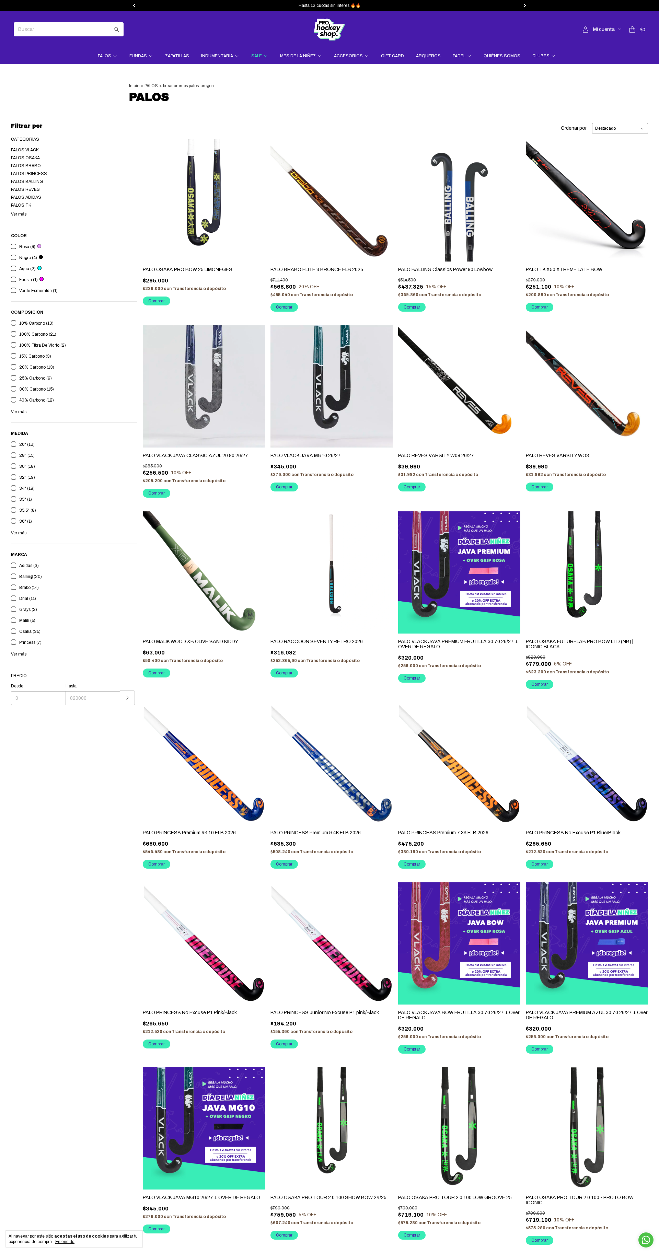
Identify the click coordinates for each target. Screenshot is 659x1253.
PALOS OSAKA (25, 157)
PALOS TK (21, 205)
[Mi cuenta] (585, 29)
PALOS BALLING (27, 181)
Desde (17, 686)
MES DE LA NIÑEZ (298, 56)
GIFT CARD (392, 56)
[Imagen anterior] (153, 196)
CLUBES (541, 56)
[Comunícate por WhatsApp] (646, 1240)
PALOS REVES (25, 189)
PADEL (459, 56)
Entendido (64, 1241)
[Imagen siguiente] (255, 196)
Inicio (134, 85)
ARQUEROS (428, 56)
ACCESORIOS (348, 56)
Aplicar (127, 698)
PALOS (104, 56)
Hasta (71, 686)
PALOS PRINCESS (29, 173)
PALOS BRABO (26, 165)
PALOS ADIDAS (26, 197)
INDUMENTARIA (217, 56)
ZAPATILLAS (177, 56)
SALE (256, 56)
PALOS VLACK (25, 150)
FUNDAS (138, 56)
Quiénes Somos (502, 56)
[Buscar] (117, 29)
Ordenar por (574, 128)
